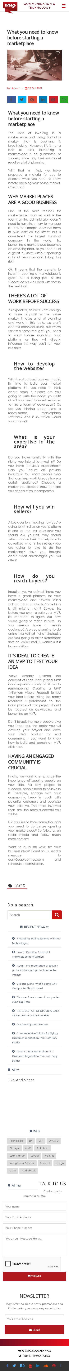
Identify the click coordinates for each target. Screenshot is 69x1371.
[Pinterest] (54, 1366)
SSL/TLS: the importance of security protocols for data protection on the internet (35, 970)
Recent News (36, 927)
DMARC (54, 1140)
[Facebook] (7, 1366)
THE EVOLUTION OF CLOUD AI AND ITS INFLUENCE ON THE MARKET (35, 1013)
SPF (31, 1140)
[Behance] (22, 1366)
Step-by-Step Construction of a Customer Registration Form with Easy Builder (34, 1056)
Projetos (49, 1155)
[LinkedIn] (38, 1366)
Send (36, 1329)
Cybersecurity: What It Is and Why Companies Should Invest (34, 986)
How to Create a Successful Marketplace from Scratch (31, 954)
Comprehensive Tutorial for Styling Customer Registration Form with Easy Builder (35, 1038)
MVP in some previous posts (34, 682)
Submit (35, 1276)
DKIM (13, 1170)
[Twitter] (14, 1366)
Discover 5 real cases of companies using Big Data (35, 1000)
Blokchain (42, 1148)
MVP (28, 1148)
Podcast (45, 1163)
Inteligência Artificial (22, 1163)
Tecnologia (16, 1140)
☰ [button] (64, 6)
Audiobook (29, 1170)
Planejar (15, 1148)
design (60, 1163)
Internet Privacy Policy (36, 1355)
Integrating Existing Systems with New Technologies (36, 941)
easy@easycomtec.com (36, 1351)
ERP (41, 1140)
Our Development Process (32, 1024)
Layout (34, 1155)
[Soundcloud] (46, 1366)
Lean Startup (17, 1155)
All (15, 1070)
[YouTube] (31, 1366)
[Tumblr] (61, 1366)
